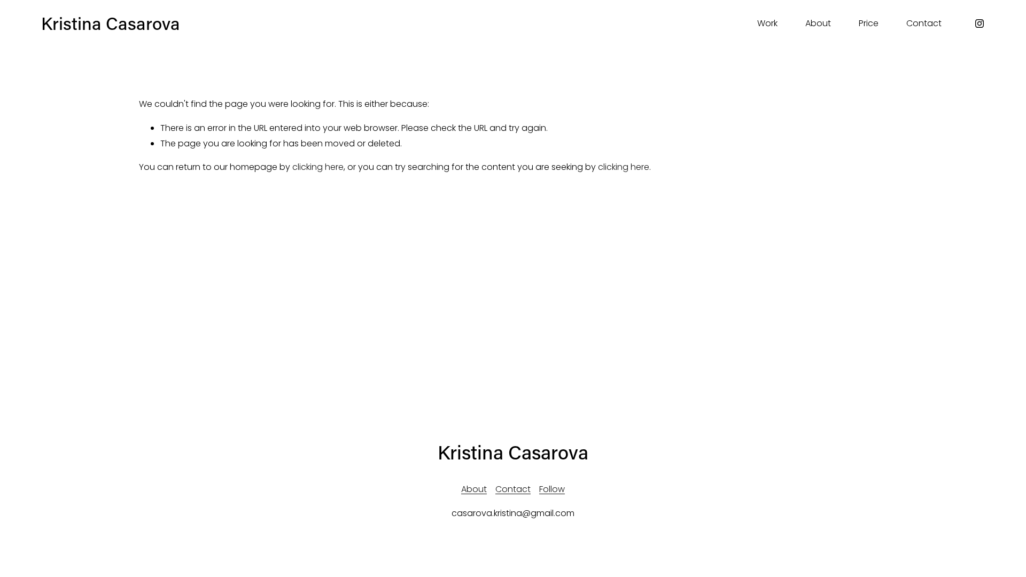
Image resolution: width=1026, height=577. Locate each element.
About (818, 23)
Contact (924, 23)
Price (869, 23)
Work (767, 23)
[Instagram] (979, 23)
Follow (552, 489)
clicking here (318, 167)
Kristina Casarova (110, 23)
